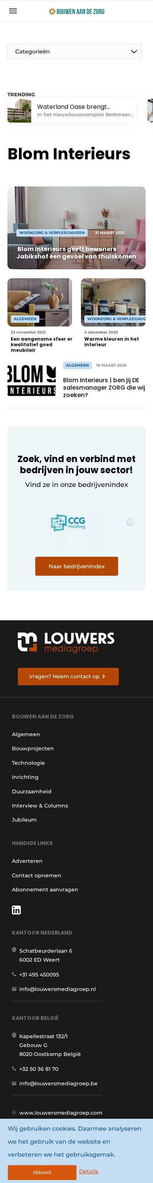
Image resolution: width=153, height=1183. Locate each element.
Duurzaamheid (32, 791)
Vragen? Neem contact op (64, 676)
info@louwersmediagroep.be (58, 1083)
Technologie (28, 763)
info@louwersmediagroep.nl (57, 989)
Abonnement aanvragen (45, 889)
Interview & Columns (40, 805)
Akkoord (42, 1172)
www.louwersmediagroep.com (60, 1112)
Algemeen (26, 734)
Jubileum (24, 819)
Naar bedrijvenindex (77, 566)
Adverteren (27, 861)
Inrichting (25, 777)
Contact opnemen (36, 875)
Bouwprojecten (33, 748)
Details (88, 1171)
